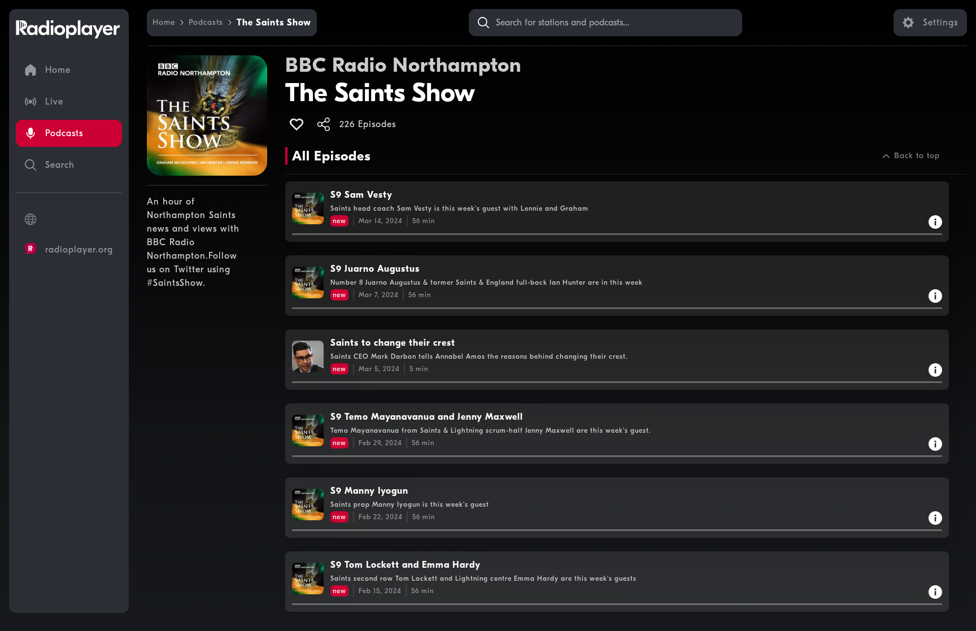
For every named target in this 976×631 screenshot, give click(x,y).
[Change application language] (69, 219)
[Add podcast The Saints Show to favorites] (296, 124)
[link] (163, 23)
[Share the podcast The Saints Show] (323, 124)
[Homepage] (68, 29)
